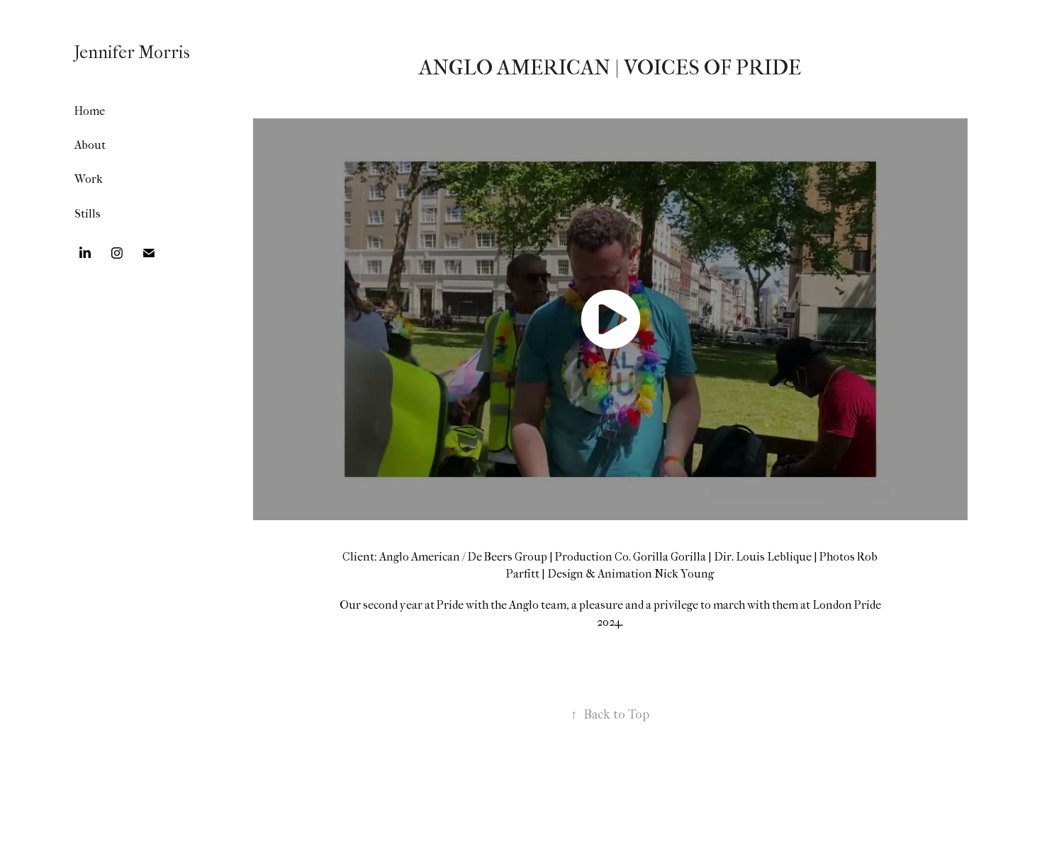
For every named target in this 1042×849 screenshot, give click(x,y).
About (90, 145)
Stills (87, 213)
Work (88, 179)
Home (89, 111)
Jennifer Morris (132, 52)
